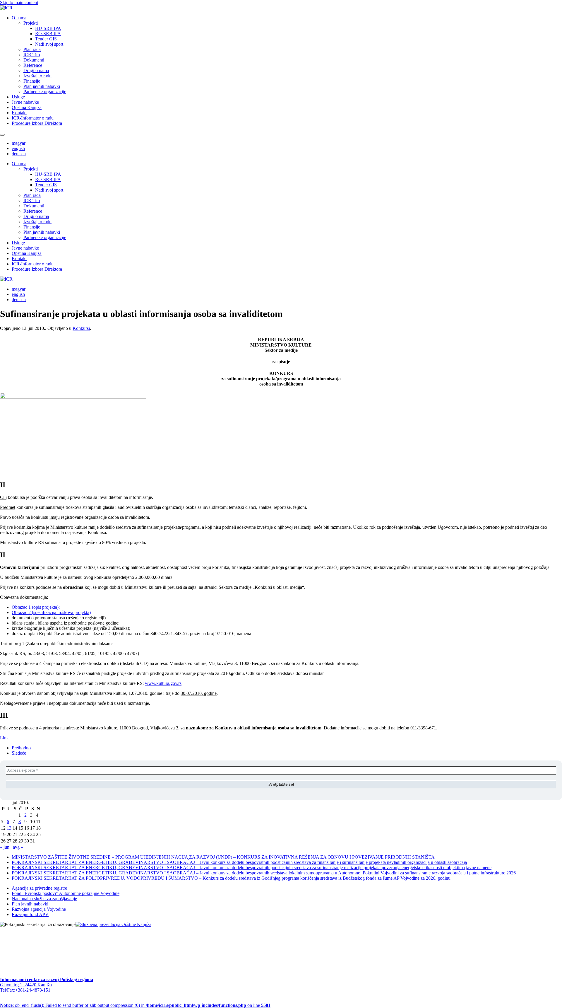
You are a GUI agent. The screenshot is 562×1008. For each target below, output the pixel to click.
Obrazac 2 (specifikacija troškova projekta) (51, 612)
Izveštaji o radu (37, 75)
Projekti (30, 23)
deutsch (19, 153)
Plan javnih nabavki (41, 86)
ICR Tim (31, 54)
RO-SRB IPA (48, 33)
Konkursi (81, 328)
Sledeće (19, 753)
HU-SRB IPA (48, 28)
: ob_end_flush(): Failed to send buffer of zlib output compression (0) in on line (135, 1005)
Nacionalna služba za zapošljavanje (44, 898)
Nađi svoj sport (49, 44)
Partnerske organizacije (44, 91)
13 (9, 827)
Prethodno (21, 747)
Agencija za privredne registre (39, 888)
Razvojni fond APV (30, 914)
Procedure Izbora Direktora (37, 123)
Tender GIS (46, 38)
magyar (18, 143)
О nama (19, 17)
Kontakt (19, 112)
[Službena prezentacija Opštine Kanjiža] (113, 924)
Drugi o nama (36, 70)
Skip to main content (19, 2)
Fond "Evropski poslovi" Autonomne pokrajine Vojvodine (65, 893)
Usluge (18, 96)
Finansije (31, 81)
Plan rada (32, 49)
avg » (18, 847)
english (18, 148)
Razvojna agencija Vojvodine (39, 909)
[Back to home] (6, 7)
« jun (4, 847)
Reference (32, 65)
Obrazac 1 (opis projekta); (36, 607)
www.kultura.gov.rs (163, 683)
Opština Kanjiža (27, 107)
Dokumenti (33, 59)
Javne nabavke (25, 102)
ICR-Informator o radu (33, 117)
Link (4, 737)
